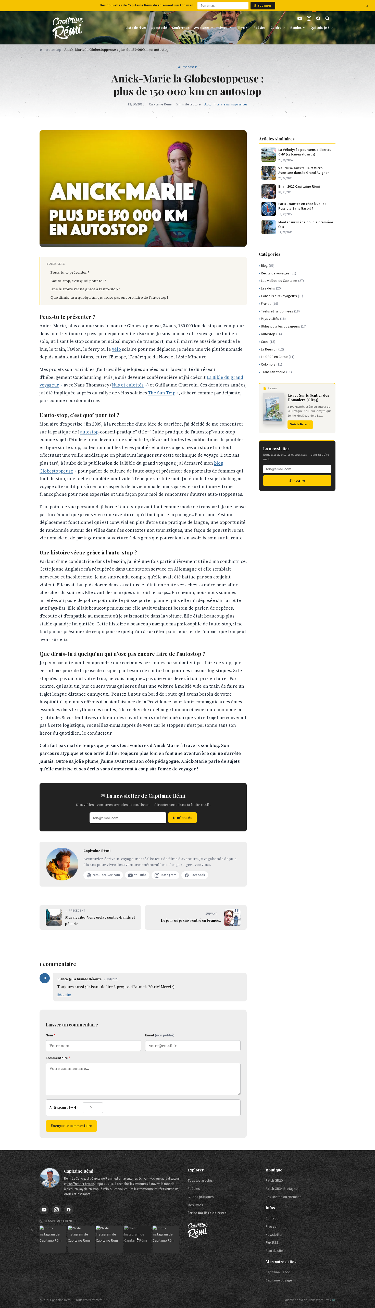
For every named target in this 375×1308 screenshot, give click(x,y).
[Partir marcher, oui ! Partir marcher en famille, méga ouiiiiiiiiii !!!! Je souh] (137, 1239)
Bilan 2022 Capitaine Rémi (299, 186)
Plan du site (274, 1250)
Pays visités (273, 318)
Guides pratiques (201, 1197)
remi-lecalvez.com (106, 875)
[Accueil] (41, 50)
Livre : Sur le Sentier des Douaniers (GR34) (308, 397)
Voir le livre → (300, 424)
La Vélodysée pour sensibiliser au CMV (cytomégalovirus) (304, 152)
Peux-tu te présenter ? (70, 272)
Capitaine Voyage (279, 1280)
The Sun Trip (161, 393)
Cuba (268, 341)
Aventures (201, 28)
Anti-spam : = (64, 1107)
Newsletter (274, 1234)
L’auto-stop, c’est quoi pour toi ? (78, 280)
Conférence (180, 28)
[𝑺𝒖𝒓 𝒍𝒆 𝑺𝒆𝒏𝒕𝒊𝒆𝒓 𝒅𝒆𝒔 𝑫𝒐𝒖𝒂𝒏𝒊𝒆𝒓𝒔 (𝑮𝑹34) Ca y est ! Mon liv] (81, 1239)
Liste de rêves (136, 28)
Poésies (259, 28)
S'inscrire (297, 480)
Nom (50, 1035)
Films (240, 28)
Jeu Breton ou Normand (284, 1197)
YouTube (140, 875)
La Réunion (272, 349)
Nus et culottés (128, 385)
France (269, 303)
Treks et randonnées (280, 311)
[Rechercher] (327, 18)
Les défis (271, 288)
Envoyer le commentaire (71, 1126)
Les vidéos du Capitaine (282, 280)
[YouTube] (300, 18)
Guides (275, 28)
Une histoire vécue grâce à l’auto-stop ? (85, 289)
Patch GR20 (274, 1180)
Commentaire (58, 1058)
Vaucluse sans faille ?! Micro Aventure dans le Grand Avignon (304, 170)
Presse (271, 1226)
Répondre (64, 994)
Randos (296, 28)
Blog (207, 104)
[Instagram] (309, 18)
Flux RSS (272, 1242)
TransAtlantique (276, 372)
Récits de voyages (278, 273)
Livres (222, 28)
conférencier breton (80, 1184)
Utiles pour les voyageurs (284, 326)
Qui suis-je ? (319, 28)
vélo (116, 349)
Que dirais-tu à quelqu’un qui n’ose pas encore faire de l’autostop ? (110, 297)
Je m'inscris (182, 817)
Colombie (271, 364)
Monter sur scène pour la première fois (305, 224)
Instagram (168, 875)
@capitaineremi (58, 1221)
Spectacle (159, 28)
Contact (272, 1218)
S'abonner (263, 5)
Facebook (198, 875)
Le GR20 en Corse (277, 356)
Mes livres (195, 1205)
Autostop (53, 49)
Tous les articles (200, 1180)
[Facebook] (318, 18)
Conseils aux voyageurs (282, 296)
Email (159, 1035)
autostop (89, 432)
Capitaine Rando (278, 1272)
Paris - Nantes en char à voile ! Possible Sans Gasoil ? (302, 206)
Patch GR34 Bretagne (282, 1188)
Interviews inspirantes (231, 104)
